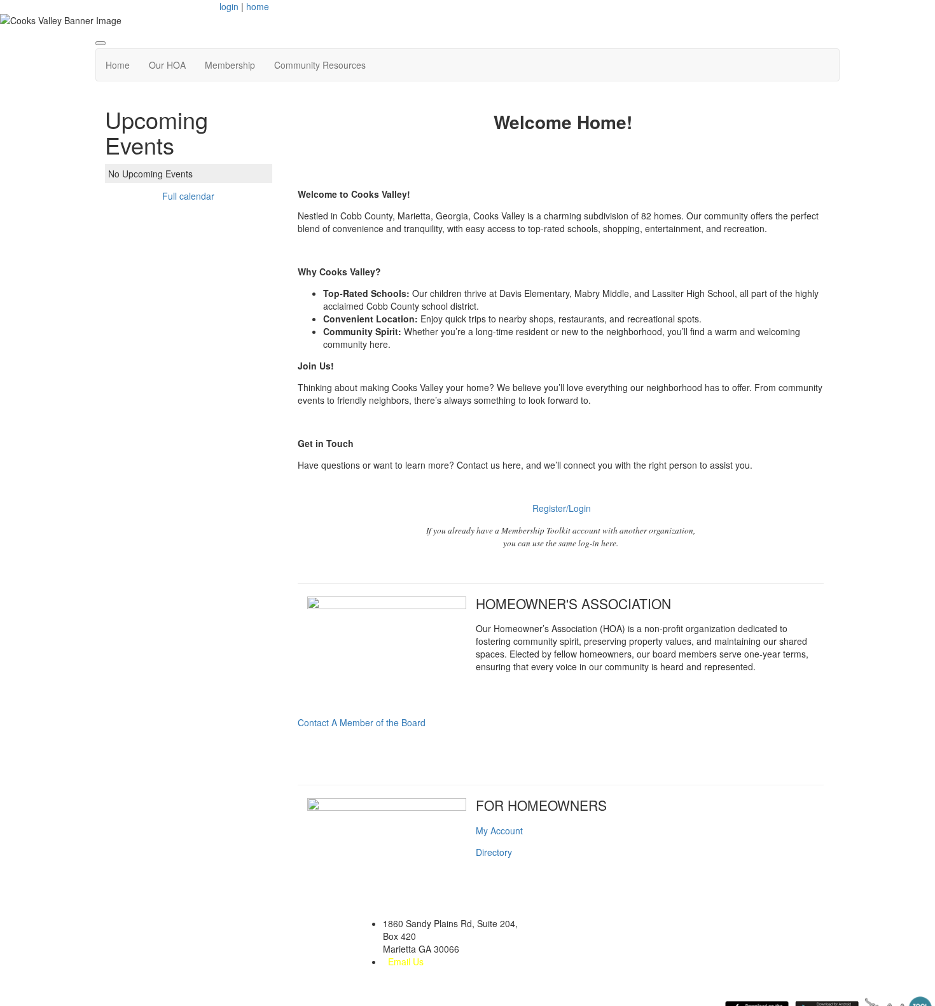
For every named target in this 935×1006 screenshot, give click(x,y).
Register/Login (561, 508)
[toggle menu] (100, 43)
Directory (494, 852)
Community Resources (320, 65)
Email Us (406, 961)
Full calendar (188, 195)
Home (118, 65)
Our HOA (167, 65)
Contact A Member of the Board (362, 722)
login (229, 6)
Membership (230, 65)
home (257, 6)
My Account (499, 830)
